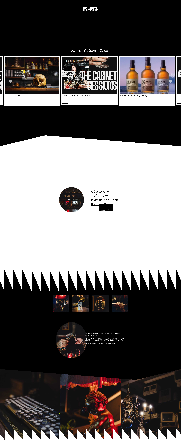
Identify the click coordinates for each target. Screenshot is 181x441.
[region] (90, 81)
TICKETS (8, 104)
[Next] (170, 81)
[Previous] (10, 81)
